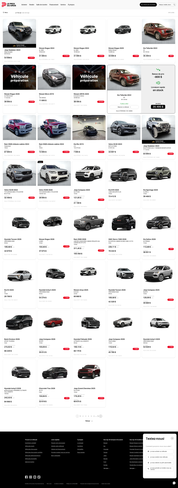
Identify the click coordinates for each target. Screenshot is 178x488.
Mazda (105, 458)
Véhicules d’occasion (31, 449)
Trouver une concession (58, 443)
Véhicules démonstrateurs (32, 455)
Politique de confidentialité (72, 483)
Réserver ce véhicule (123, 107)
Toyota (105, 452)
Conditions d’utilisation (59, 483)
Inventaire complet (30, 443)
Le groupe (80, 443)
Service (63, 4)
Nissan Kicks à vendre (136, 446)
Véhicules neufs (29, 446)
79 (98, 416)
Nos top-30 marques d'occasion (113, 440)
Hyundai (105, 449)
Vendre (31, 4)
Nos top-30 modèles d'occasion (139, 440)
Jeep (104, 455)
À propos (71, 4)
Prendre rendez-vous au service (60, 452)
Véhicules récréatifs (31, 458)
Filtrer (6, 12)
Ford (104, 462)
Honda (105, 465)
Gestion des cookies (106, 483)
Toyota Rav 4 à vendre (136, 465)
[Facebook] (26, 477)
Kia (104, 446)
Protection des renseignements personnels (89, 483)
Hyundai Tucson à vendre (137, 449)
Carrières (80, 446)
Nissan (105, 443)
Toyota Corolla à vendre (136, 452)
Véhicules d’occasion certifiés (33, 452)
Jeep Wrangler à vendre (137, 458)
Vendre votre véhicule (57, 446)
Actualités (80, 449)
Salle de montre (41, 4)
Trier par (19, 12)
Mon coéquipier (55, 455)
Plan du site (49, 483)
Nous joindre (81, 452)
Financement (53, 4)
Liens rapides (55, 440)
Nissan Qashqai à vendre (137, 455)
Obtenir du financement (58, 449)
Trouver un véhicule (31, 440)
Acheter (24, 4)
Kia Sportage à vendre (136, 462)
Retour (87, 421)
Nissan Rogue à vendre (136, 443)
